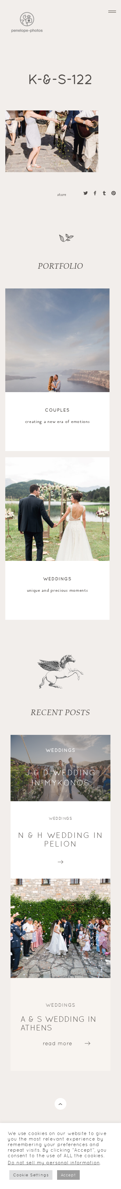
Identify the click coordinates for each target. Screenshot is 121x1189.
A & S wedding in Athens (58, 1023)
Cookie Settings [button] (31, 1175)
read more (61, 860)
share (61, 194)
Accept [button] (68, 1175)
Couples (57, 410)
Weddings (57, 578)
